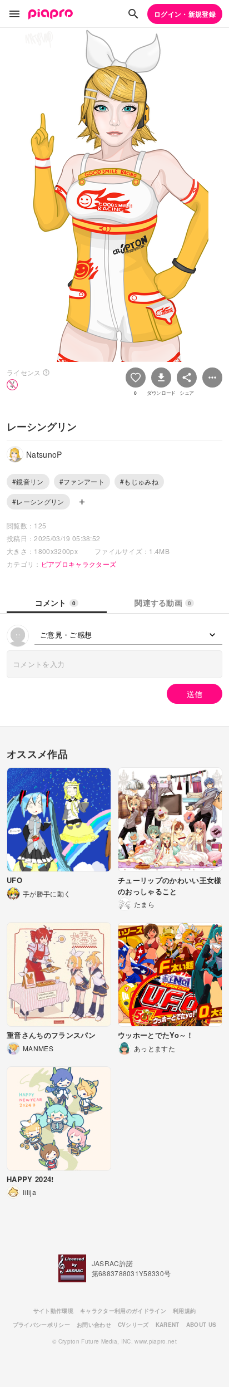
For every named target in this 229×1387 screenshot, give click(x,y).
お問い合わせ (94, 1325)
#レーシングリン (38, 501)
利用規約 (184, 1311)
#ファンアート (81, 481)
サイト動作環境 (53, 1311)
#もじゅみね (139, 481)
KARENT (168, 1325)
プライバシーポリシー (41, 1325)
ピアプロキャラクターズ (79, 563)
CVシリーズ (133, 1325)
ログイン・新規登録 (185, 14)
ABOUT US (201, 1325)
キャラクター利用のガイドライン (123, 1311)
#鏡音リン (28, 481)
